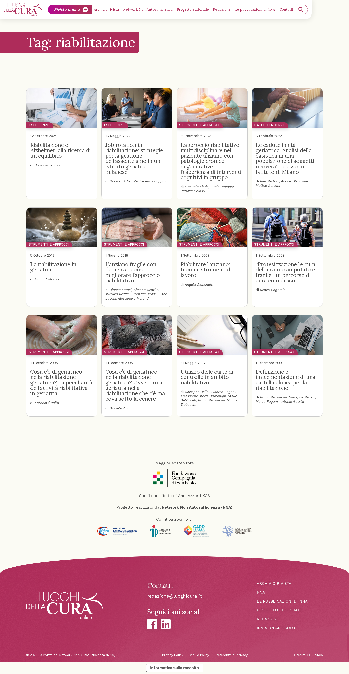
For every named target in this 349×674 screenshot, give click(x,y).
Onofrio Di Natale (124, 181)
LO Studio (315, 655)
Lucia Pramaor (222, 187)
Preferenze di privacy (231, 655)
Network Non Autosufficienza (148, 9)
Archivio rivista (106, 9)
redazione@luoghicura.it (174, 596)
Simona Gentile (146, 290)
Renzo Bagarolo (273, 290)
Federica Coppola (153, 181)
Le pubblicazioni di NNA (255, 9)
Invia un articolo (276, 628)
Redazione (222, 9)
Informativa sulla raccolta (174, 667)
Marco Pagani (224, 392)
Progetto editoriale (193, 9)
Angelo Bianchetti (199, 285)
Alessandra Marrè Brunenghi (203, 396)
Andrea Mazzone (294, 181)
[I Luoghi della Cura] (23, 9)
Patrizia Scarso (193, 191)
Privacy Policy (172, 655)
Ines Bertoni (269, 181)
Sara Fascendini (47, 165)
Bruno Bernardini (211, 400)
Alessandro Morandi (133, 298)
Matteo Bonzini (268, 186)
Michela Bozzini (117, 294)
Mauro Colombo (47, 279)
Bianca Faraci (120, 290)
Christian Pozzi (144, 294)
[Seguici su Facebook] (152, 624)
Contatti (286, 9)
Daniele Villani (121, 408)
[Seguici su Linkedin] (166, 624)
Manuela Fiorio (197, 187)
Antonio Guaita (47, 403)
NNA (261, 592)
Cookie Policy (199, 655)
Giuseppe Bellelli (198, 392)
